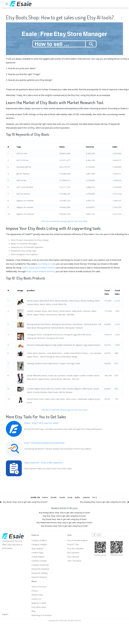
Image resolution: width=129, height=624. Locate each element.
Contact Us (36, 599)
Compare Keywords (40, 565)
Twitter (45, 497)
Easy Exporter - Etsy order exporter (43, 462)
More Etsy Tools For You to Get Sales (36, 416)
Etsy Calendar (73, 556)
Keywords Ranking (39, 573)
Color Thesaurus (74, 560)
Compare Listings (39, 560)
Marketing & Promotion (41, 615)
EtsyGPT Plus (73, 544)
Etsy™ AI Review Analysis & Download (44, 442)
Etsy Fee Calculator (75, 548)
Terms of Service (38, 586)
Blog (33, 611)
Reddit (54, 497)
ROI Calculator (73, 552)
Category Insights (39, 544)
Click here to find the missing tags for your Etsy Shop (64, 221)
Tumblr (62, 497)
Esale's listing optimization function (38, 267)
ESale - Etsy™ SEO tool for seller (41, 423)
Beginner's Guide (38, 603)
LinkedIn (86, 497)
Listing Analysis (38, 556)
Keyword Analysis (39, 577)
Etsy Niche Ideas (38, 607)
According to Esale (46, 263)
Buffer (77, 497)
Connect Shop (37, 552)
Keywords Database (40, 569)
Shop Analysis (37, 548)
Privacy (34, 590)
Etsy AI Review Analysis (77, 540)
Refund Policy (37, 594)
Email (70, 497)
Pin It (94, 497)
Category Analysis (39, 540)
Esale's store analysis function (40, 271)
